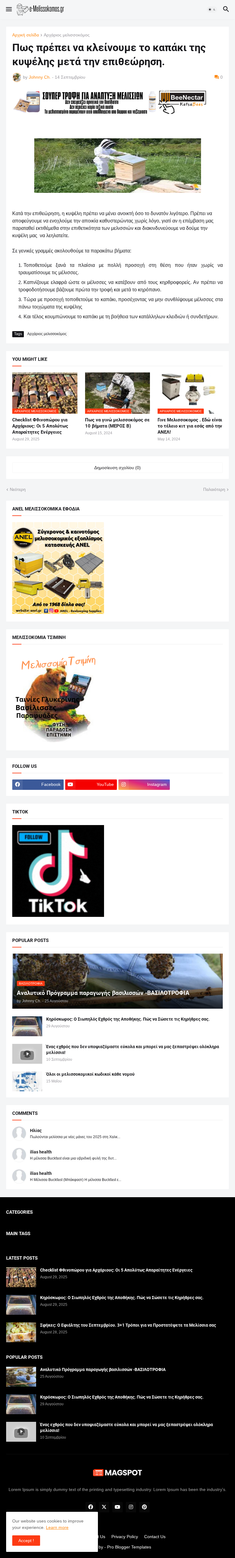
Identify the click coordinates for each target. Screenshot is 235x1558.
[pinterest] (144, 1507)
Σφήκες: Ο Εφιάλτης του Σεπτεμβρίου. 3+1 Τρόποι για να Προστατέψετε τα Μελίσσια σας (128, 1325)
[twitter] (104, 1507)
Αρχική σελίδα (25, 35)
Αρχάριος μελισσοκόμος (67, 35)
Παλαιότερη (214, 489)
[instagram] (131, 1507)
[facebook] (90, 1507)
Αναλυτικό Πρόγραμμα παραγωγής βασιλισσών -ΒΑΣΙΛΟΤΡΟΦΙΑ (103, 1369)
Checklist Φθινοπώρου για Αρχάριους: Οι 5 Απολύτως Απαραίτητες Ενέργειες (40, 426)
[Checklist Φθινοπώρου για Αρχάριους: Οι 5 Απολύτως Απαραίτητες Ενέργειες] (21, 1277)
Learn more (57, 1527)
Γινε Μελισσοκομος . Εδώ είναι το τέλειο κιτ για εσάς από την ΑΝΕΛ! (190, 426)
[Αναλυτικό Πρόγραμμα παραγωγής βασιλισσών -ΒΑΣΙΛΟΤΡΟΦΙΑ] (21, 1377)
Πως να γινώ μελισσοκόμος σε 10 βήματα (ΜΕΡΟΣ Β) (117, 423)
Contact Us (155, 1536)
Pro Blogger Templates (129, 1547)
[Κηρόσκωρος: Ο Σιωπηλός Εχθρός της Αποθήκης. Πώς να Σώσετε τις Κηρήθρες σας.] (27, 1026)
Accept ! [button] (26, 1540)
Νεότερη (18, 489)
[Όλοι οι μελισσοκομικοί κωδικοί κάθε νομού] (27, 1081)
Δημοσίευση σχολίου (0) (117, 467)
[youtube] (117, 1507)
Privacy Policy (124, 1536)
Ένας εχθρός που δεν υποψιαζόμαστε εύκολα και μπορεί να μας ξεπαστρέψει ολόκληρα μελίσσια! (132, 1049)
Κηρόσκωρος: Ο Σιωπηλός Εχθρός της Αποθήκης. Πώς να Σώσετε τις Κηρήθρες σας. (128, 1019)
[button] (8, 9)
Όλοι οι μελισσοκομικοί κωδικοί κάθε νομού (90, 1074)
